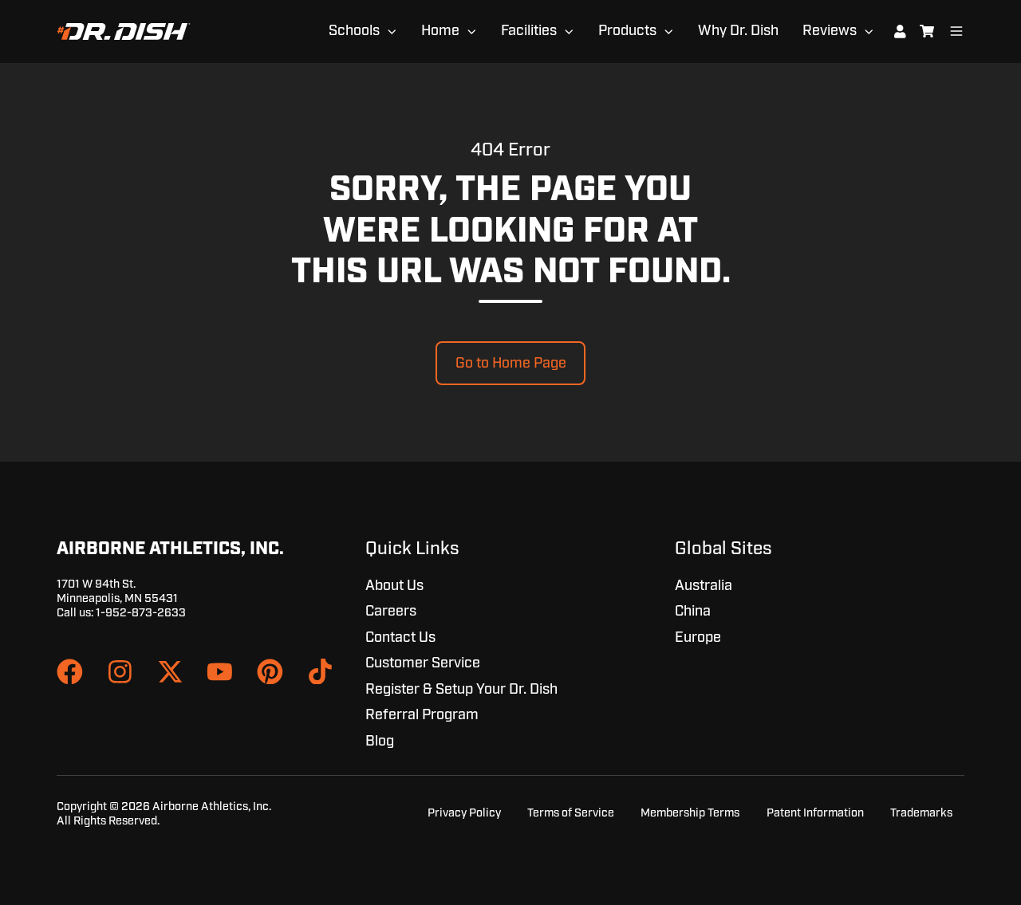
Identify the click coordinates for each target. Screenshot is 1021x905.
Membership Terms (690, 813)
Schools (354, 31)
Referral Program (422, 715)
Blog (379, 741)
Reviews (829, 31)
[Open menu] (956, 31)
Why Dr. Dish (738, 31)
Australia (703, 586)
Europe (698, 638)
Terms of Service (570, 813)
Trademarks (921, 813)
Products (627, 31)
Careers (390, 611)
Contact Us (400, 638)
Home (440, 31)
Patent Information (815, 813)
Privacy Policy (464, 813)
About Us (394, 586)
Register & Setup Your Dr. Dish (461, 689)
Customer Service (422, 663)
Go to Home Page (510, 363)
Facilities (529, 31)
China (693, 611)
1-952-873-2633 (141, 613)
